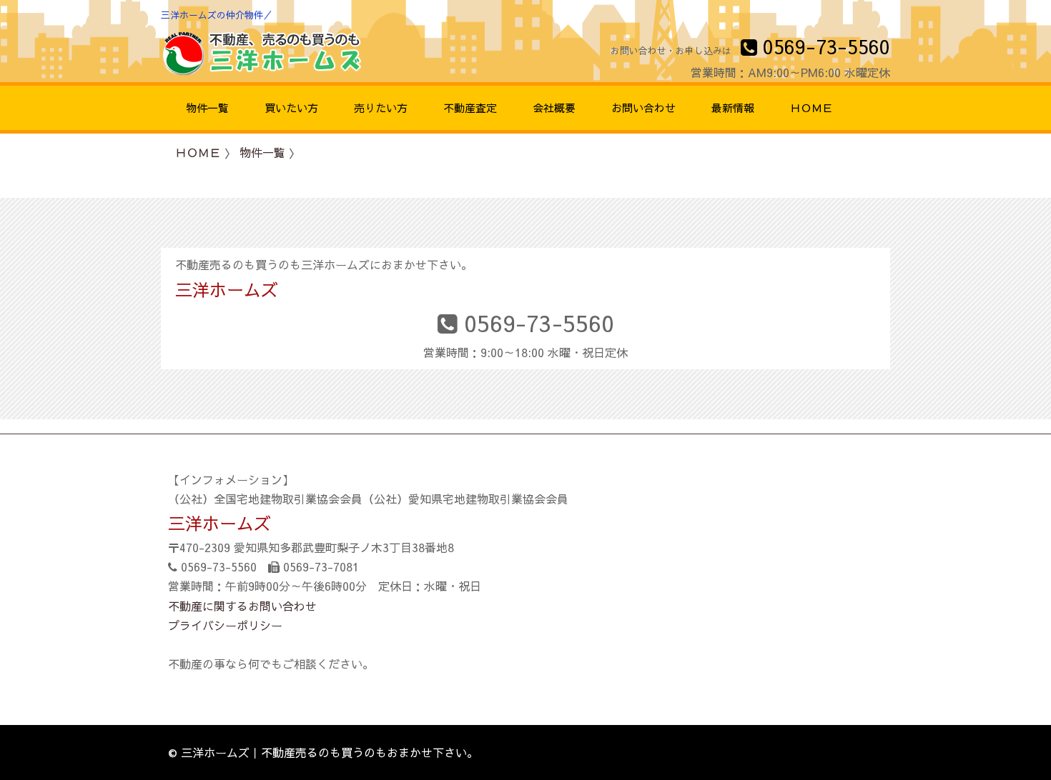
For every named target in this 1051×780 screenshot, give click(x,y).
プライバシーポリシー (225, 625)
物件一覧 (262, 152)
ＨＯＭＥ (198, 152)
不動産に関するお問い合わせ (242, 606)
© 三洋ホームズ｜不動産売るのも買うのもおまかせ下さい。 (323, 752)
